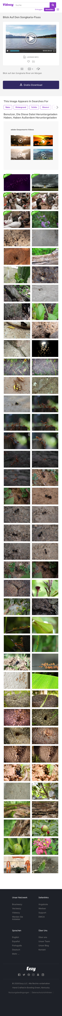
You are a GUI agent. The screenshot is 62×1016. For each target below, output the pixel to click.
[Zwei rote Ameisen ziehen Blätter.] (17, 643)
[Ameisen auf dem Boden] (45, 330)
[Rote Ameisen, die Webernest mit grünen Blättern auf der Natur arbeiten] (45, 625)
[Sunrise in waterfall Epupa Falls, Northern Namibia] (20, 141)
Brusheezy (17, 904)
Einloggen (39, 9)
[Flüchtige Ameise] (17, 606)
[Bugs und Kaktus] (45, 864)
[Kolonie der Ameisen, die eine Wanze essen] (17, 385)
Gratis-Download (33, 84)
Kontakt (42, 949)
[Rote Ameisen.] (17, 588)
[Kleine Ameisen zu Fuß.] (17, 348)
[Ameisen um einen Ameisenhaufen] (17, 237)
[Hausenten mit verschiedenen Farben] (17, 219)
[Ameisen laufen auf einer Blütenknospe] (17, 846)
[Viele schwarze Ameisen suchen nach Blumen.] (45, 588)
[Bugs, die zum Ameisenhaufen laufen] (45, 366)
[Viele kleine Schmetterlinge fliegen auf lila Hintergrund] (17, 182)
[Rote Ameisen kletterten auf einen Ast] (45, 643)
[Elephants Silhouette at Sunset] (43, 141)
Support (42, 912)
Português (17, 945)
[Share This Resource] (33, 61)
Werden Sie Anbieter (17, 918)
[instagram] (33, 974)
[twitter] (24, 974)
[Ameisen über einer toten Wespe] (17, 403)
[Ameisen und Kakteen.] (17, 274)
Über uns (42, 937)
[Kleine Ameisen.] (17, 791)
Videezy (16, 912)
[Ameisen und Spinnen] (45, 606)
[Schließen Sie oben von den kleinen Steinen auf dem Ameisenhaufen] (17, 754)
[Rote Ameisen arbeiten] (45, 717)
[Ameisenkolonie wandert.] (45, 256)
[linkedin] (43, 974)
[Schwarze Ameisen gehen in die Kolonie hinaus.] (17, 772)
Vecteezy (16, 908)
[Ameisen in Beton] (45, 237)
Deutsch (16, 949)
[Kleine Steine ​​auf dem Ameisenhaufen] (45, 754)
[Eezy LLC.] (31, 969)
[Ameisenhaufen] (17, 311)
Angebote (43, 904)
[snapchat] (38, 974)
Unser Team (44, 941)
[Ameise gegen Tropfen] (45, 680)
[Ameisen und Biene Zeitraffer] (45, 293)
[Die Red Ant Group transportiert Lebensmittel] (45, 662)
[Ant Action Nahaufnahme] (17, 330)
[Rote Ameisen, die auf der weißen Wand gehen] (17, 680)
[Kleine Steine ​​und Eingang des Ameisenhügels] (17, 717)
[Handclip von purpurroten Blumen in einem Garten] (45, 219)
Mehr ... (15, 954)
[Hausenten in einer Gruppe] (17, 201)
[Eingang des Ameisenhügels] (45, 698)
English (15, 937)
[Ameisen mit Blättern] (17, 293)
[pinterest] (29, 974)
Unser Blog (43, 945)
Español (16, 941)
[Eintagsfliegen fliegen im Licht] (45, 348)
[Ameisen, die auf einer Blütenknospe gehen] (45, 827)
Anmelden (49, 9)
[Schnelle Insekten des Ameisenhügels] (45, 735)
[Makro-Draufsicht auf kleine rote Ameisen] (45, 274)
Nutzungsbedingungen (19, 992)
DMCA (41, 917)
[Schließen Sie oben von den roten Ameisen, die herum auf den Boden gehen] (45, 403)
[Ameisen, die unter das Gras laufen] (17, 366)
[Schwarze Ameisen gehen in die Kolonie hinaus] (45, 772)
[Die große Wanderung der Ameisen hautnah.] (45, 385)
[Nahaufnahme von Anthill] (17, 698)
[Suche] (53, 5)
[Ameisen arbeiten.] (17, 256)
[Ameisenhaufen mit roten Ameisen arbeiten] (17, 735)
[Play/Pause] (7, 51)
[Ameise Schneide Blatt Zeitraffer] (45, 311)
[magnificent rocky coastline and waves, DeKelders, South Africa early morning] (20, 155)
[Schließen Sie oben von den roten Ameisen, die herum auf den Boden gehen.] (17, 422)
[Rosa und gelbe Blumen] (45, 846)
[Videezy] (8, 4)
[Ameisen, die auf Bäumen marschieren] (17, 809)
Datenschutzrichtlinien (42, 992)
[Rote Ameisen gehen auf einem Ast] (17, 625)
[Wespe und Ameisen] (45, 791)
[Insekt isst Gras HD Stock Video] (17, 662)
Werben (42, 908)
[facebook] (19, 974)
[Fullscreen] (54, 51)
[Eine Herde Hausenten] (45, 201)
